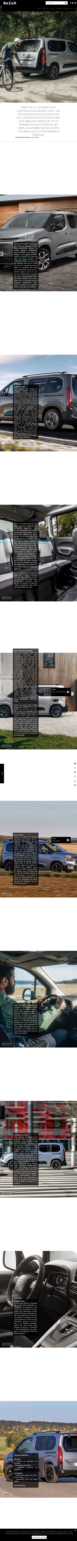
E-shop (39, 8)
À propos (58, 8)
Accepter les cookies (39, 1537)
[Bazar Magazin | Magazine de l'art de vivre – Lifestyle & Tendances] (10, 3)
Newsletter (45, 8)
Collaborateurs (67, 8)
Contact (52, 8)
